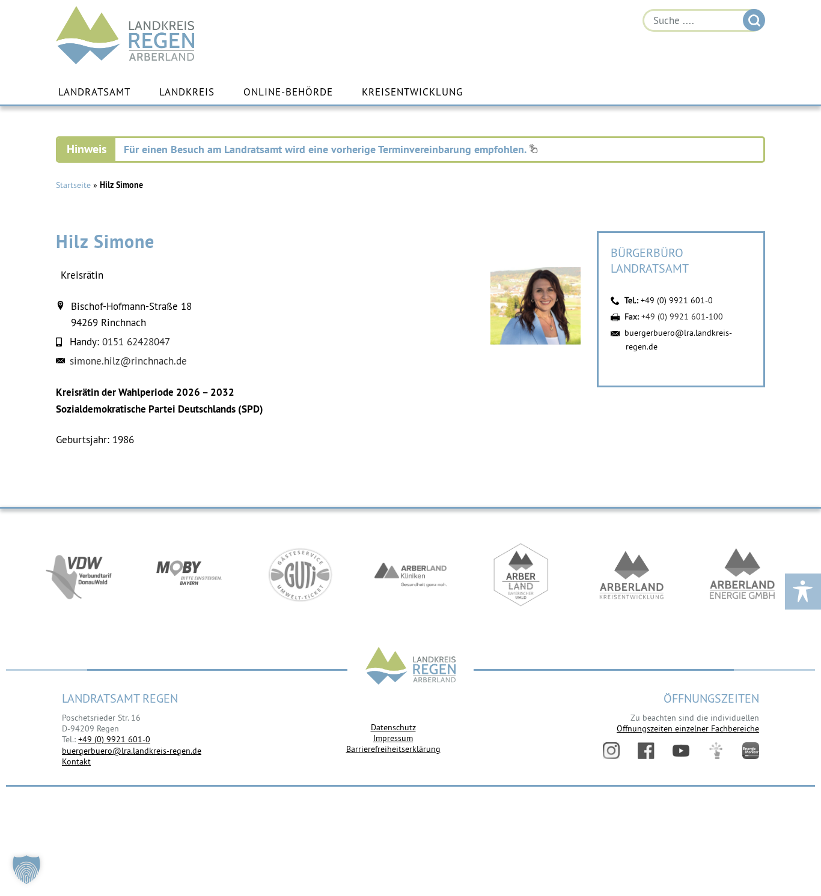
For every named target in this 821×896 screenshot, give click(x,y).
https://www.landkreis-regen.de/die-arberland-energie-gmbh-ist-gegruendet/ (742, 575)
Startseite (73, 185)
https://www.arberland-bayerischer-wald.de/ (521, 575)
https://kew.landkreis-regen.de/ (632, 575)
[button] (26, 869)
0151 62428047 (136, 341)
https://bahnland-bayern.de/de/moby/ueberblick (189, 575)
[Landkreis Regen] (410, 667)
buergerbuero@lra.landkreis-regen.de (131, 750)
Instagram (611, 750)
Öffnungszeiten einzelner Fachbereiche (688, 728)
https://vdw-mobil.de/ (79, 575)
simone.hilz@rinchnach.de (128, 361)
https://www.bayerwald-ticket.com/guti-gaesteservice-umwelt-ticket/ (300, 575)
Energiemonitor (750, 750)
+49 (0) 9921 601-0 (677, 300)
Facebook (646, 750)
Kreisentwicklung (412, 91)
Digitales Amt (715, 750)
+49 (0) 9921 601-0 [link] (114, 739)
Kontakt (76, 761)
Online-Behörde (288, 91)
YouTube (681, 750)
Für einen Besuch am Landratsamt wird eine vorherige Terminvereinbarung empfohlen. (326, 149)
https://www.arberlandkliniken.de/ (410, 575)
